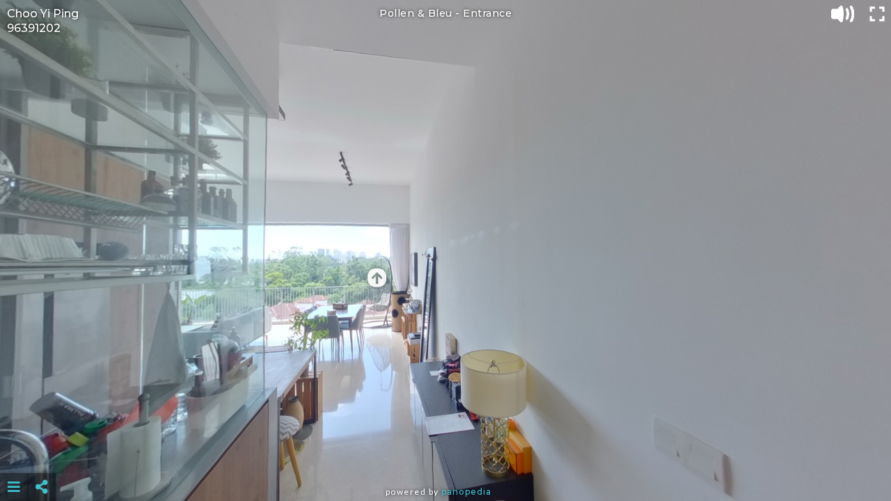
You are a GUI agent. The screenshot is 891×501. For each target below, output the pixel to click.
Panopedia (466, 491)
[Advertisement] (445, 452)
